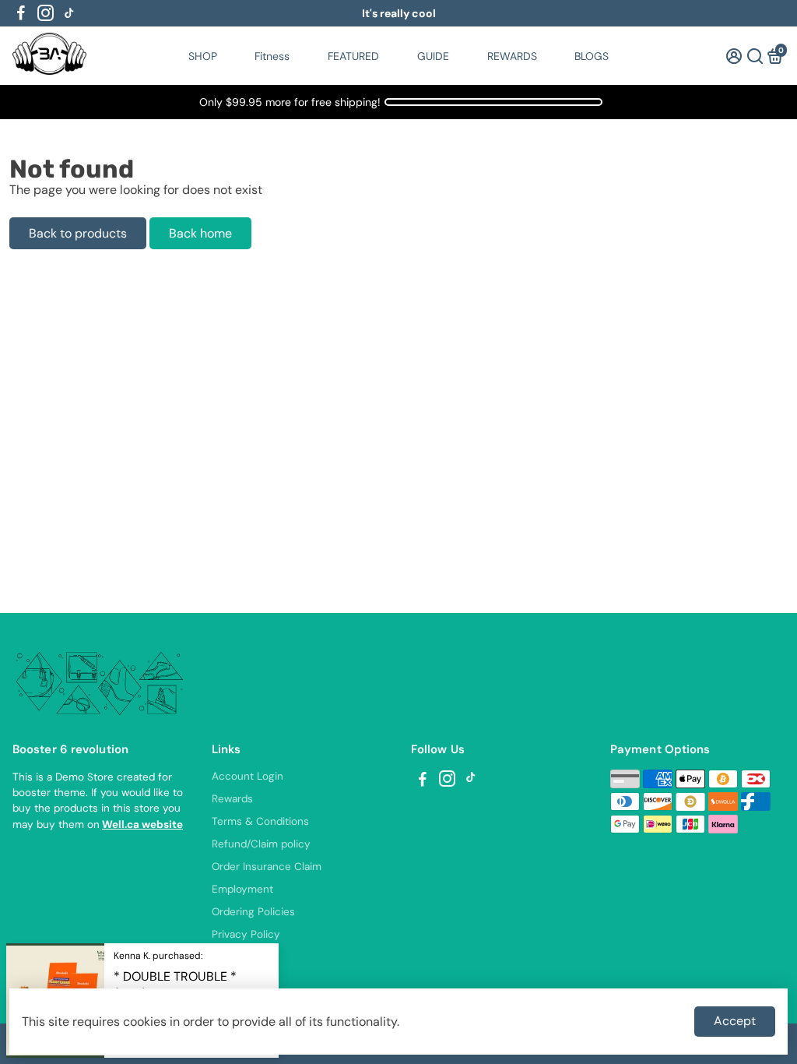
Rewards (232, 798)
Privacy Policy (246, 934)
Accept (735, 1021)
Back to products (78, 233)
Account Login (247, 776)
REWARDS (512, 56)
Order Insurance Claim (266, 866)
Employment (242, 889)
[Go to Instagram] (45, 13)
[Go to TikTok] (69, 13)
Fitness (272, 56)
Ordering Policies (253, 911)
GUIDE (433, 56)
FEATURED (353, 56)
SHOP (202, 56)
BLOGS (591, 56)
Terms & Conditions (260, 821)
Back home (200, 233)
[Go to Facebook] (21, 13)
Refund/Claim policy (261, 844)
